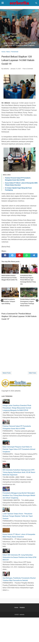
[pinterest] (19, 255)
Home (16, 607)
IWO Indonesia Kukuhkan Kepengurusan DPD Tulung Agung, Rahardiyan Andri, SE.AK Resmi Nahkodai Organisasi (19, 472)
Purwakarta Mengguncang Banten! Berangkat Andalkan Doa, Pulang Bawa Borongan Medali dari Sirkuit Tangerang (19, 495)
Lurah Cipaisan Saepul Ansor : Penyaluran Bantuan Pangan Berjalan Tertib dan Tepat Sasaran (18, 516)
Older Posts (32, 373)
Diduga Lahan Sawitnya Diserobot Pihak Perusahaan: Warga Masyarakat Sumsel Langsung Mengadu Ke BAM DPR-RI (17, 408)
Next (37, 300)
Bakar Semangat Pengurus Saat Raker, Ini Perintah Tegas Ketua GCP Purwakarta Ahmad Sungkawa (19, 449)
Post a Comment (28, 68)
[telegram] (34, 255)
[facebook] (5, 255)
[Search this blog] (36, 3)
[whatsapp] (26, 255)
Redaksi (22, 607)
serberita (22, 614)
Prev (2, 300)
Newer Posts (7, 373)
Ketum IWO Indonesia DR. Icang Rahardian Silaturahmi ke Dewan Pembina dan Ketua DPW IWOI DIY (19, 557)
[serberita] (20, 3)
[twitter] (12, 255)
